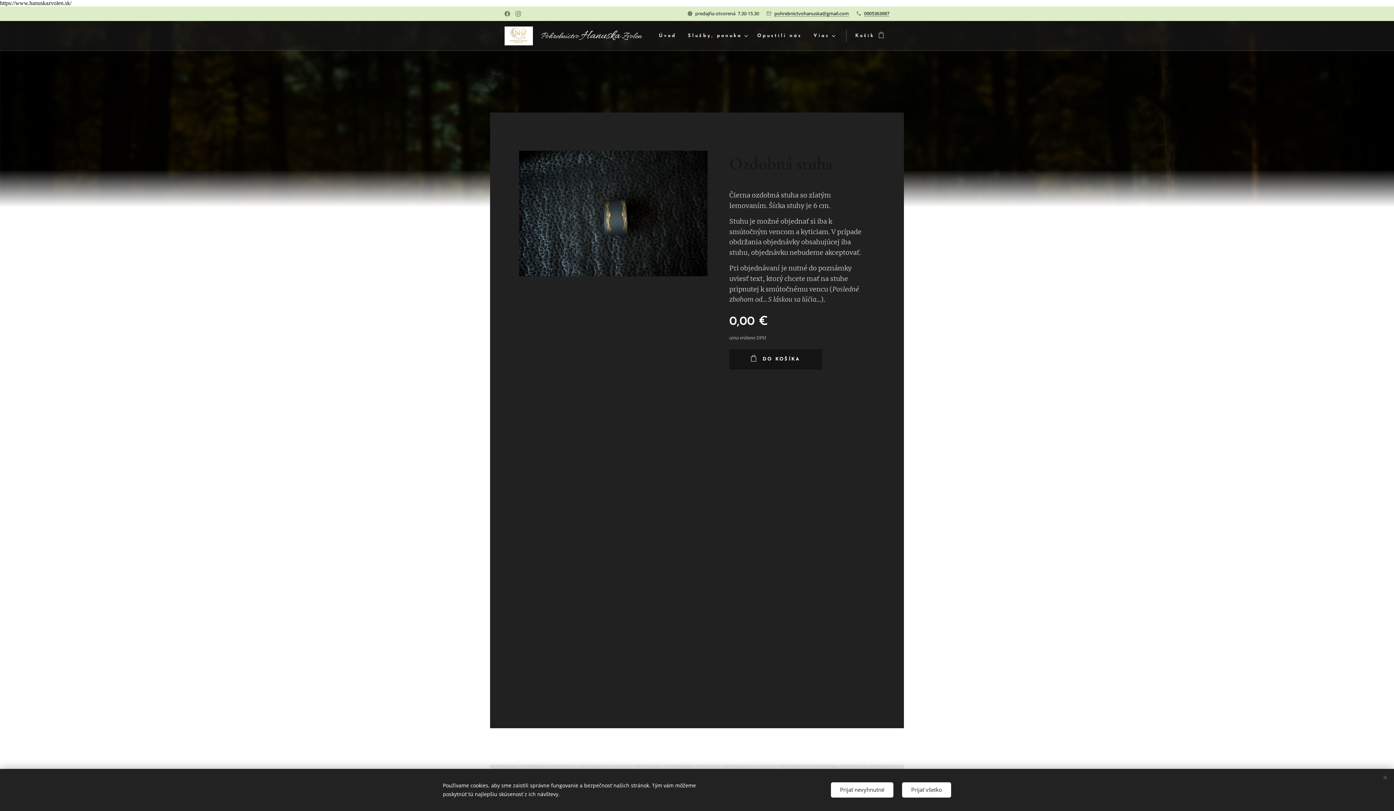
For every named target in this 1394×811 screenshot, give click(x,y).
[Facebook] (507, 14)
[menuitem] (669, 36)
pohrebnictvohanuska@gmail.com (811, 13)
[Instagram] (518, 14)
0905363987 (876, 13)
